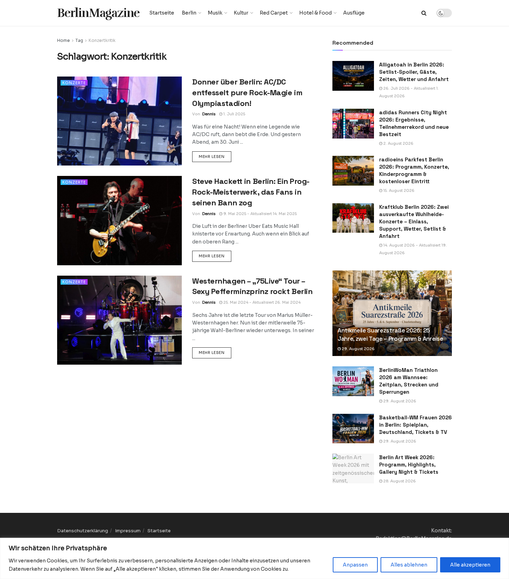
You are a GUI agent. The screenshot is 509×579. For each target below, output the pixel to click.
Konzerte (74, 82)
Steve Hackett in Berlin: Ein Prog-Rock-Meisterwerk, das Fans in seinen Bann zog (251, 191)
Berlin (189, 13)
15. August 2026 (398, 190)
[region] (254, 558)
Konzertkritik (102, 40)
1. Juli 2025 (233, 114)
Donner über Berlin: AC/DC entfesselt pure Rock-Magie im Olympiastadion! (247, 92)
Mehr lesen (215, 156)
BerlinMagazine (98, 13)
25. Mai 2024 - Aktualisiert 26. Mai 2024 (261, 302)
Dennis (208, 114)
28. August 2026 (399, 481)
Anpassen (355, 565)
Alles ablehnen (409, 565)
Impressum (128, 531)
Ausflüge (354, 13)
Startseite (161, 13)
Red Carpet (274, 13)
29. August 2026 (358, 348)
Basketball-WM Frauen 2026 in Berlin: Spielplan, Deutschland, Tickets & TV (415, 424)
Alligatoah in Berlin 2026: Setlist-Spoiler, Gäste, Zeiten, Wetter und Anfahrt (414, 71)
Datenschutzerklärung (82, 531)
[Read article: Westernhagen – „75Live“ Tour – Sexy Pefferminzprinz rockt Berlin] (119, 320)
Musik (215, 13)
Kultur (241, 13)
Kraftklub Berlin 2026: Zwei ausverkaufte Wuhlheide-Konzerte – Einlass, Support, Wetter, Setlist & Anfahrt (414, 221)
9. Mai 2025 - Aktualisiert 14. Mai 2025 (259, 213)
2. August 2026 (397, 143)
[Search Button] (424, 13)
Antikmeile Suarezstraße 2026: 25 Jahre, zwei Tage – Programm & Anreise (390, 334)
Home (63, 40)
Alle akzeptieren (470, 565)
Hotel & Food (315, 13)
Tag (79, 40)
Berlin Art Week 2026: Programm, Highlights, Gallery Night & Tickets (408, 464)
